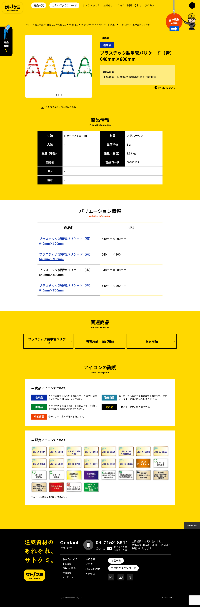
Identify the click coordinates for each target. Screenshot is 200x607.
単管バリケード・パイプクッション (98, 24)
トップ (28, 24)
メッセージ (67, 577)
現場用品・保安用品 (56, 24)
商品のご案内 (69, 568)
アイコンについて (166, 87)
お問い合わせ (134, 5)
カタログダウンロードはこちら (60, 107)
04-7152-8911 (112, 542)
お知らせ (108, 5)
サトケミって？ (91, 5)
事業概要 (66, 563)
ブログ (120, 5)
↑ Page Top (192, 525)
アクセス (150, 5)
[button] (56, 95)
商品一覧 (39, 5)
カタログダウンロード (64, 5)
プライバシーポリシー (168, 597)
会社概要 (66, 572)
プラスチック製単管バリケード (48, 341)
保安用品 (73, 24)
